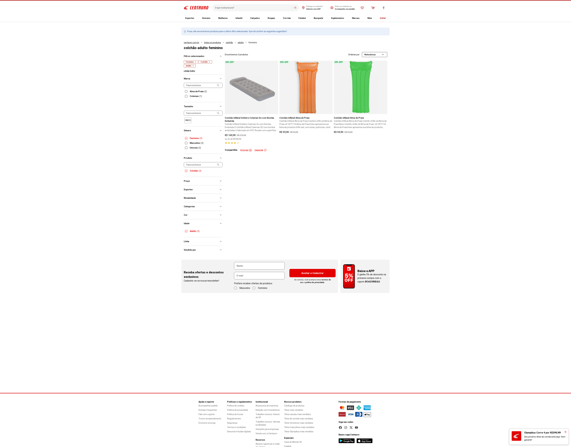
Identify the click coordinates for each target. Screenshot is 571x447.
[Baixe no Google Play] (347, 440)
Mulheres (223, 18)
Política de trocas (235, 414)
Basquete (318, 18)
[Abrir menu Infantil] (245, 18)
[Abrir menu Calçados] (262, 18)
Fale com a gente (207, 414)
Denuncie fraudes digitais (239, 431)
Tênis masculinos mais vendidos (299, 427)
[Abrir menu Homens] (213, 18)
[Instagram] (346, 427)
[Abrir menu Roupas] (277, 18)
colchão (229, 42)
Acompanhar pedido (208, 405)
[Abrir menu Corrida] (293, 18)
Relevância (370, 54)
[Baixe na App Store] (364, 440)
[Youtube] (356, 427)
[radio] (188, 120)
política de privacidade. (315, 282)
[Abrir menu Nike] (374, 18)
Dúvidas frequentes (208, 410)
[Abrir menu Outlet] (388, 18)
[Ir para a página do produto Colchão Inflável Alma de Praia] (306, 87)
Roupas (271, 18)
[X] (351, 427)
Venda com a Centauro (266, 433)
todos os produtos (212, 42)
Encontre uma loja (207, 423)
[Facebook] (340, 427)
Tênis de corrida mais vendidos (298, 418)
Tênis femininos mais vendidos (298, 423)
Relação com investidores (268, 410)
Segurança (232, 423)
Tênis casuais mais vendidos (297, 414)
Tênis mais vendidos (293, 410)
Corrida (287, 18)
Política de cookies (235, 405)
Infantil (239, 18)
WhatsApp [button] (244, 150)
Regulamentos (234, 418)
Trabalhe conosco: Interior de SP (268, 416)
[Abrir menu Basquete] (325, 18)
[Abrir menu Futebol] (308, 18)
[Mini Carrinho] (373, 7)
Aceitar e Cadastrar (312, 273)
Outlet (383, 18)
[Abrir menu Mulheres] (230, 18)
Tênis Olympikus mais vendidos (298, 431)
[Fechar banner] (565, 432)
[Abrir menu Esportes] (196, 18)
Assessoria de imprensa (267, 405)
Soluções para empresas (267, 429)
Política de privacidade (237, 410)
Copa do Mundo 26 (293, 442)
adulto (241, 42)
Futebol (302, 18)
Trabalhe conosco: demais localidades (268, 423)
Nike (369, 18)
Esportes (189, 18)
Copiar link (259, 150)
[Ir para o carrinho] (373, 7)
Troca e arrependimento (210, 418)
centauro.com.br (191, 42)
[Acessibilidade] (383, 7)
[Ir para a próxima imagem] (274, 87)
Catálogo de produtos (294, 405)
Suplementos (337, 18)
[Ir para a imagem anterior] (228, 87)
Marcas (356, 18)
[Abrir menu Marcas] (362, 18)
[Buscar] (295, 8)
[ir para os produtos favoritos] (362, 7)
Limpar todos (189, 71)
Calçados (255, 18)
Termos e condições (236, 427)
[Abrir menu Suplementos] (346, 18)
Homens (206, 18)
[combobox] (253, 7)
